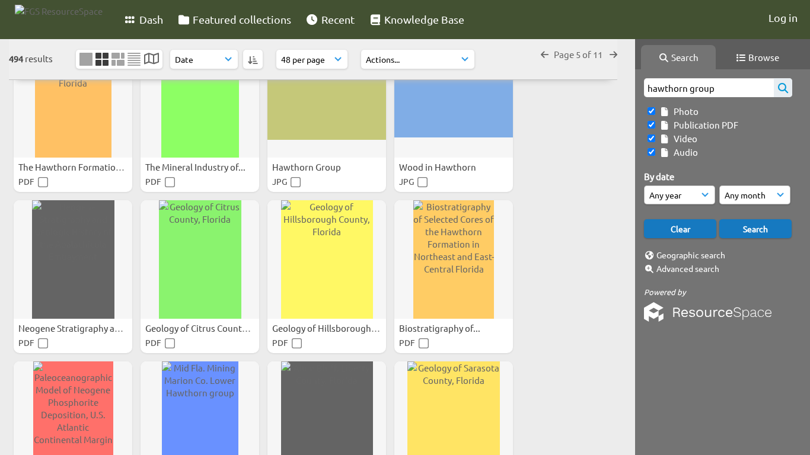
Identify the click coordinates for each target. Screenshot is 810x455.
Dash (150, 19)
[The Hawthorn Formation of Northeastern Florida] (73, 98)
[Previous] (544, 54)
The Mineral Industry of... (196, 166)
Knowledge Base (423, 19)
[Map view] (151, 59)
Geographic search (690, 254)
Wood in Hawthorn (438, 166)
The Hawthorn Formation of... (79, 166)
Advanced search (687, 268)
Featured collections (240, 19)
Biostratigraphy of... (440, 328)
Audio (684, 152)
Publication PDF (704, 124)
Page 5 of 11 (579, 54)
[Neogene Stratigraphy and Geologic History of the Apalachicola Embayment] (73, 259)
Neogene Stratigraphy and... (76, 328)
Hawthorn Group (307, 166)
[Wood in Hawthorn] (453, 98)
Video (683, 138)
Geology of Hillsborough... (326, 328)
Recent (337, 19)
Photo (684, 111)
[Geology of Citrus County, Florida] (200, 259)
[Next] (613, 54)
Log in (783, 17)
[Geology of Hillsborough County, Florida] (326, 259)
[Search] (783, 87)
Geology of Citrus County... (200, 328)
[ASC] (253, 59)
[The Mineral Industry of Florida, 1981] (200, 98)
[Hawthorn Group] (326, 98)
